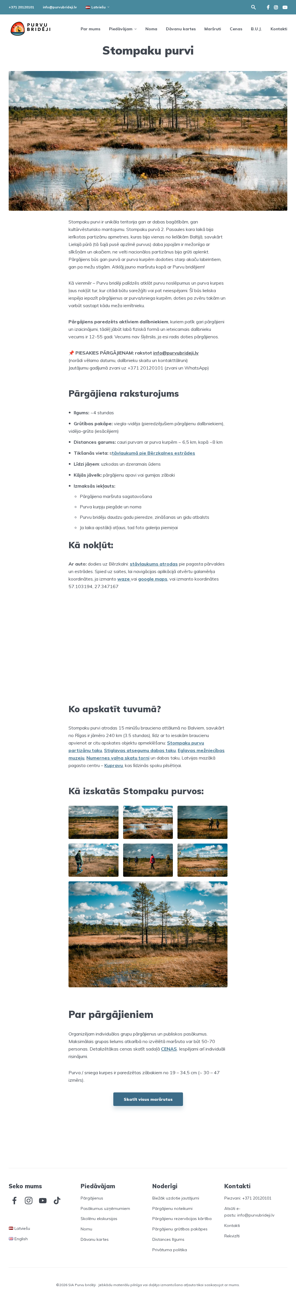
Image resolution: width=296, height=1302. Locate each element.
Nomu (86, 1229)
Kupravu (113, 765)
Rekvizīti (232, 1235)
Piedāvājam (120, 28)
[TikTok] (57, 1200)
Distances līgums (168, 1239)
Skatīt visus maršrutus (148, 1099)
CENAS (169, 1049)
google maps (152, 579)
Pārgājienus (92, 1198)
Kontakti (279, 28)
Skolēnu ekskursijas (99, 1218)
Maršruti (212, 28)
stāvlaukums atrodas (154, 564)
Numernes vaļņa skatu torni (117, 758)
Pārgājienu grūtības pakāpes (180, 1229)
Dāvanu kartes (181, 28)
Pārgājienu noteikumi (172, 1208)
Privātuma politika (169, 1249)
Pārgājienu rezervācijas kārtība (182, 1218)
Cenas (236, 28)
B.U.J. (256, 28)
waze (124, 579)
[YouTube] (43, 1200)
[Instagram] (28, 1200)
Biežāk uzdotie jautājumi (175, 1198)
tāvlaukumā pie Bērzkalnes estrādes (153, 453)
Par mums (90, 28)
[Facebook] (14, 1200)
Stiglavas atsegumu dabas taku (140, 750)
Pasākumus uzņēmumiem (105, 1208)
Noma (151, 28)
